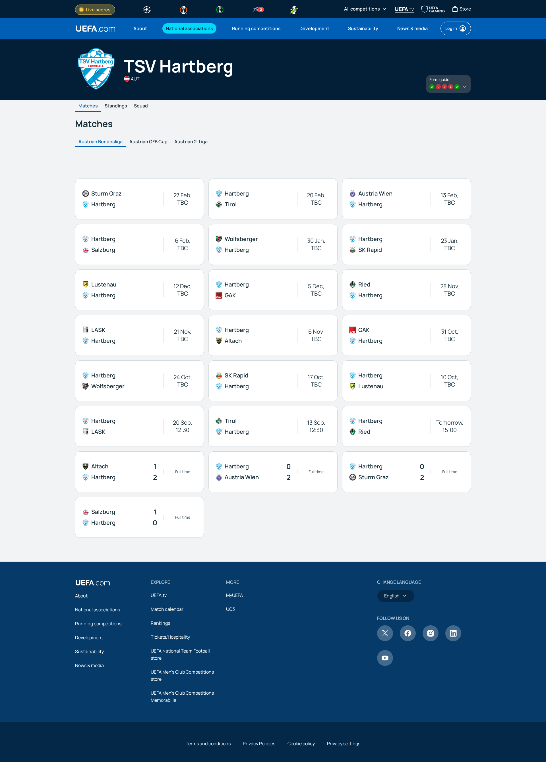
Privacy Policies (259, 743)
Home (95, 28)
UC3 (230, 609)
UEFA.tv (159, 595)
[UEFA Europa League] (183, 9)
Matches (88, 106)
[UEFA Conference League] (219, 9)
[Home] (92, 582)
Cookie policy (301, 743)
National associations (97, 610)
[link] (140, 28)
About (81, 596)
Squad (141, 106)
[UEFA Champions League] (147, 9)
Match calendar (167, 609)
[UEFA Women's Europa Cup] (293, 9)
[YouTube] (385, 664)
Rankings (160, 623)
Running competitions (98, 623)
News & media (89, 665)
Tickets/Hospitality (170, 637)
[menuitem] (142, 28)
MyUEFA (234, 595)
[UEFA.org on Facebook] (408, 639)
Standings (116, 106)
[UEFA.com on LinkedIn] (453, 639)
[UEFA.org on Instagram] (431, 639)
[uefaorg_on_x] (385, 639)
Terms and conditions (208, 743)
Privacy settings (343, 743)
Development (89, 637)
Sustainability (89, 651)
